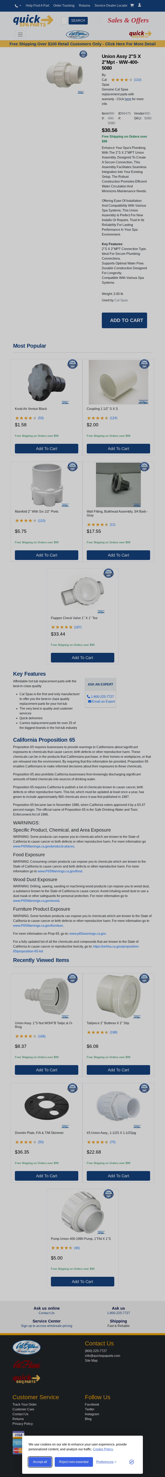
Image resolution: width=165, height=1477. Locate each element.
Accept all (40, 1462)
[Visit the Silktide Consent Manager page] (131, 1462)
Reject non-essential (74, 1462)
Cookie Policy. (103, 1449)
